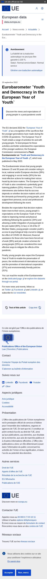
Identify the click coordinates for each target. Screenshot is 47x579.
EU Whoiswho (8, 479)
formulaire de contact (35, 523)
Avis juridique (8, 399)
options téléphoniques (26, 520)
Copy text (33, 308)
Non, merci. (23, 573)
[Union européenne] (18, 8)
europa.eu (22, 502)
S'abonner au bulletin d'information (17, 369)
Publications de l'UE (11, 483)
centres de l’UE (36, 526)
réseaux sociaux (27, 541)
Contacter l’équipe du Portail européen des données (21, 363)
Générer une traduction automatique (26, 70)
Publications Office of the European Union (22, 346)
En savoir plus (14, 561)
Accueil (5, 29)
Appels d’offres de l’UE (12, 471)
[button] (42, 8)
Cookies (5, 403)
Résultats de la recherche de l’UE (17, 475)
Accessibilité (7, 406)
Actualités (32, 29)
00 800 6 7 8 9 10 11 (27, 517)
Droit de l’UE (7, 468)
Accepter (8, 573)
